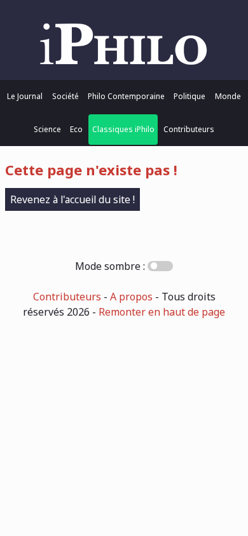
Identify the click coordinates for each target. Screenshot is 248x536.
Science (47, 129)
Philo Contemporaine (126, 96)
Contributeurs (188, 129)
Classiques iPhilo (123, 129)
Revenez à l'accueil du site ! (72, 199)
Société (65, 96)
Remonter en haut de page (162, 312)
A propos (131, 297)
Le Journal (25, 96)
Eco (76, 129)
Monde (228, 96)
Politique (189, 96)
